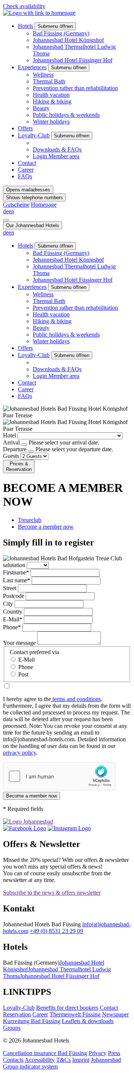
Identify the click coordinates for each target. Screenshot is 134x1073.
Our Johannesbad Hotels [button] (32, 225)
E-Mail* (12, 619)
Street (9, 588)
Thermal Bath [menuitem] (49, 81)
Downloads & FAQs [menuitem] (57, 149)
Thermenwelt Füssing (75, 1014)
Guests (11, 456)
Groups (11, 1028)
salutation (14, 565)
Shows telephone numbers (34, 197)
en (11, 211)
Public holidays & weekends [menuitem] (66, 115)
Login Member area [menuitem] (56, 156)
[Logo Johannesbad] (28, 821)
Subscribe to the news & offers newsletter (51, 892)
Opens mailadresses (28, 189)
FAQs (25, 176)
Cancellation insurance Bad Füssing (45, 1053)
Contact (27, 163)
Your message (19, 643)
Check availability (24, 6)
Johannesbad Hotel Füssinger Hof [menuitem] (72, 60)
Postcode (13, 596)
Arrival (11, 442)
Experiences (32, 67)
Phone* (12, 627)
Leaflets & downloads (88, 1021)
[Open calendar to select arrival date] (24, 444)
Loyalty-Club (34, 135)
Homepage (44, 204)
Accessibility (40, 1060)
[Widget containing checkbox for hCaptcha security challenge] (59, 776)
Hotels (25, 26)
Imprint (80, 1060)
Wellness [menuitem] (43, 74)
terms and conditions (76, 699)
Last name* (16, 580)
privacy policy (19, 752)
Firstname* (16, 572)
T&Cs (63, 1060)
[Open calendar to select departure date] (31, 451)
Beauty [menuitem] (41, 108)
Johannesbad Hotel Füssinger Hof (59, 976)
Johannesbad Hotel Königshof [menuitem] (68, 40)
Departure (14, 449)
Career (26, 169)
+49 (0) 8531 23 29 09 (56, 931)
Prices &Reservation (19, 466)
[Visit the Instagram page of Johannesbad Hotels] (69, 828)
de (6, 211)
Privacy (97, 1053)
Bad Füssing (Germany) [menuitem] (61, 33)
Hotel (9, 435)
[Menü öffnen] (6, 220)
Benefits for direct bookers (67, 1007)
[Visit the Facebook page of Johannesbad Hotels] (24, 828)
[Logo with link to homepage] (39, 13)
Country (12, 611)
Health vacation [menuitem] (51, 95)
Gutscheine (16, 204)
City (8, 604)
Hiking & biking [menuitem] (52, 101)
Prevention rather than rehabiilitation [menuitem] (75, 88)
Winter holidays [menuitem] (51, 121)
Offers (25, 128)
